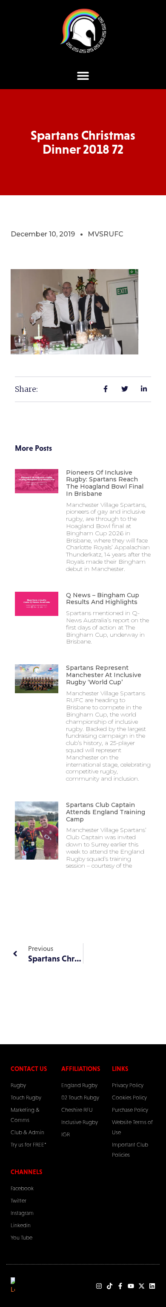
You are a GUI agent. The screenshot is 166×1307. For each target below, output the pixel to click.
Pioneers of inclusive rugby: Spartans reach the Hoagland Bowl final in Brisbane (104, 483)
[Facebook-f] (120, 1286)
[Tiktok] (109, 1286)
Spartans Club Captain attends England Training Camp (105, 812)
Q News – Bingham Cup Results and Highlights (102, 598)
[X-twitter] (141, 1286)
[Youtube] (131, 1286)
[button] (83, 75)
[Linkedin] (152, 1286)
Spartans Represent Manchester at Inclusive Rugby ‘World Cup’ (103, 675)
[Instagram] (99, 1286)
